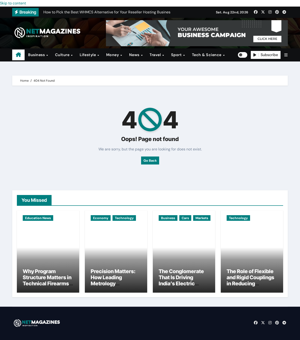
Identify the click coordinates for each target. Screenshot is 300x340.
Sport (177, 54)
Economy (100, 218)
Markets (201, 218)
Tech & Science (207, 54)
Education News (38, 218)
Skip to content (13, 3)
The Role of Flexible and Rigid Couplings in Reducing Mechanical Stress (250, 280)
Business (37, 54)
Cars (185, 218)
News (135, 54)
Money (113, 54)
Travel (156, 54)
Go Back (150, 160)
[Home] (18, 55)
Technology (124, 218)
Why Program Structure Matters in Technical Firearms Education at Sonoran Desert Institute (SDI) (47, 286)
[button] (286, 55)
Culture (63, 54)
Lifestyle (88, 54)
